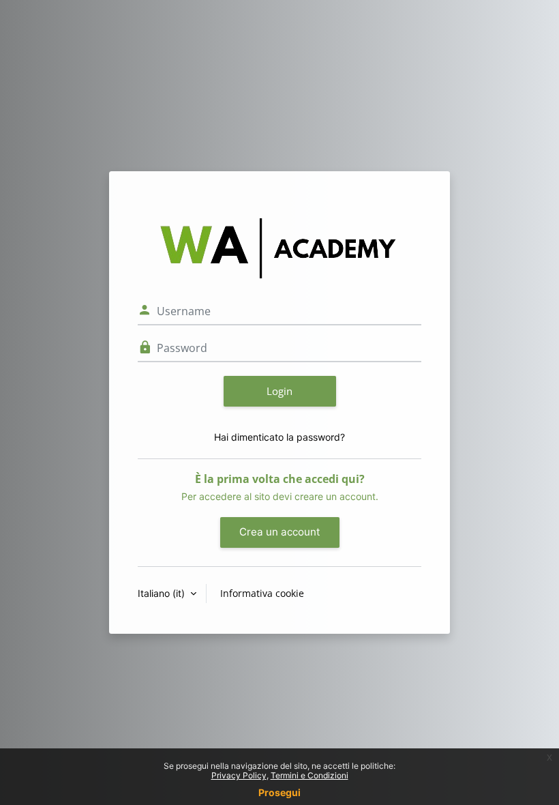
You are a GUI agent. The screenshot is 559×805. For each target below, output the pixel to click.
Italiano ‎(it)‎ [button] (162, 593)
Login (279, 391)
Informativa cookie (262, 593)
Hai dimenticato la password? (279, 437)
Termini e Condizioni (309, 775)
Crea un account (279, 531)
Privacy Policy (239, 775)
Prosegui (279, 792)
